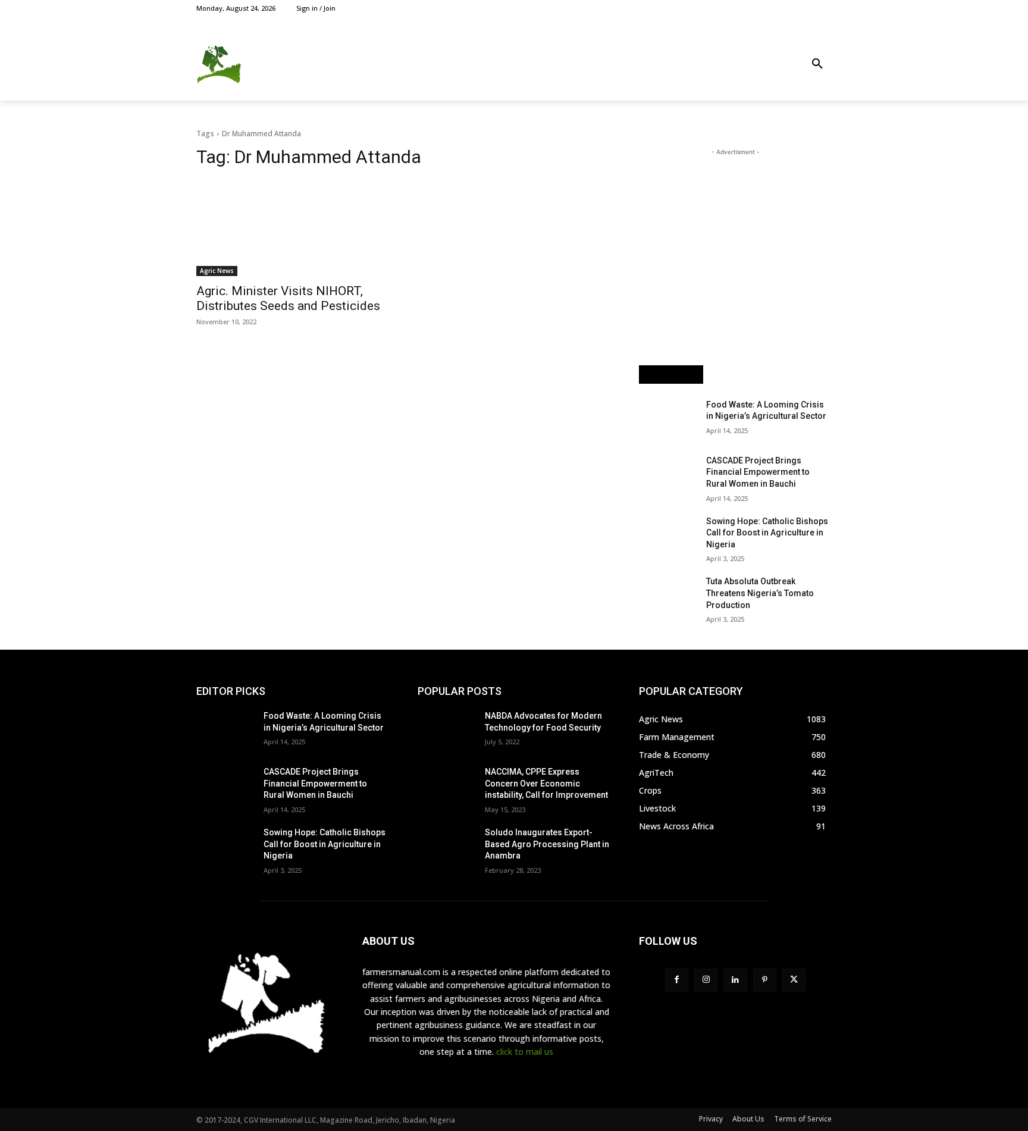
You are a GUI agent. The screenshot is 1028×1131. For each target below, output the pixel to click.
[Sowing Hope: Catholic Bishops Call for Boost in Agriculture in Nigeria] (668, 536)
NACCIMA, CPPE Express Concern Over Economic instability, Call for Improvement (546, 783)
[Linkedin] (735, 980)
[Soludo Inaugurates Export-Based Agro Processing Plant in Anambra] (446, 847)
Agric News (217, 271)
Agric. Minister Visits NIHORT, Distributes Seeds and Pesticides (288, 298)
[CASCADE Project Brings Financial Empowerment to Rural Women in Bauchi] (668, 475)
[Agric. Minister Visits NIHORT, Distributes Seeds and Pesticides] (292, 228)
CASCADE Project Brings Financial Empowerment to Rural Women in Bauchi (758, 472)
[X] (798, 8)
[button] (817, 64)
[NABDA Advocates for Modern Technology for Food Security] (446, 730)
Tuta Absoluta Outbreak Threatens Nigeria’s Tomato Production (760, 593)
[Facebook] (771, 8)
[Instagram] (784, 8)
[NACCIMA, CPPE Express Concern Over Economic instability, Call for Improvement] (446, 786)
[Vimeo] (811, 8)
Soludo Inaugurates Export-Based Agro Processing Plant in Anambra (547, 844)
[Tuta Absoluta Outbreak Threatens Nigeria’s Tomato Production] (668, 596)
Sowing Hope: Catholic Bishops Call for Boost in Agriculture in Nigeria (767, 532)
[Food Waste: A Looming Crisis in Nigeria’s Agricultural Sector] (668, 419)
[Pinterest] (764, 980)
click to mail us (524, 1051)
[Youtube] (825, 8)
